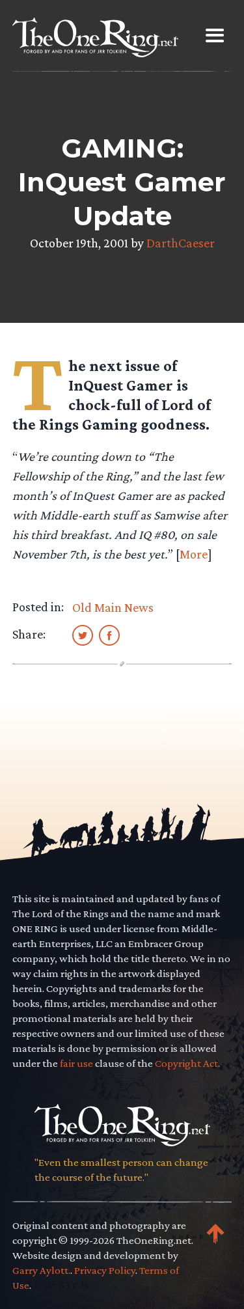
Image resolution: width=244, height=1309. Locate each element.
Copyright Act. (187, 1063)
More (194, 554)
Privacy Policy (104, 1270)
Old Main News (113, 607)
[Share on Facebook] (109, 634)
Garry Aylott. (41, 1270)
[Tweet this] (82, 634)
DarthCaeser (180, 243)
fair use (76, 1063)
